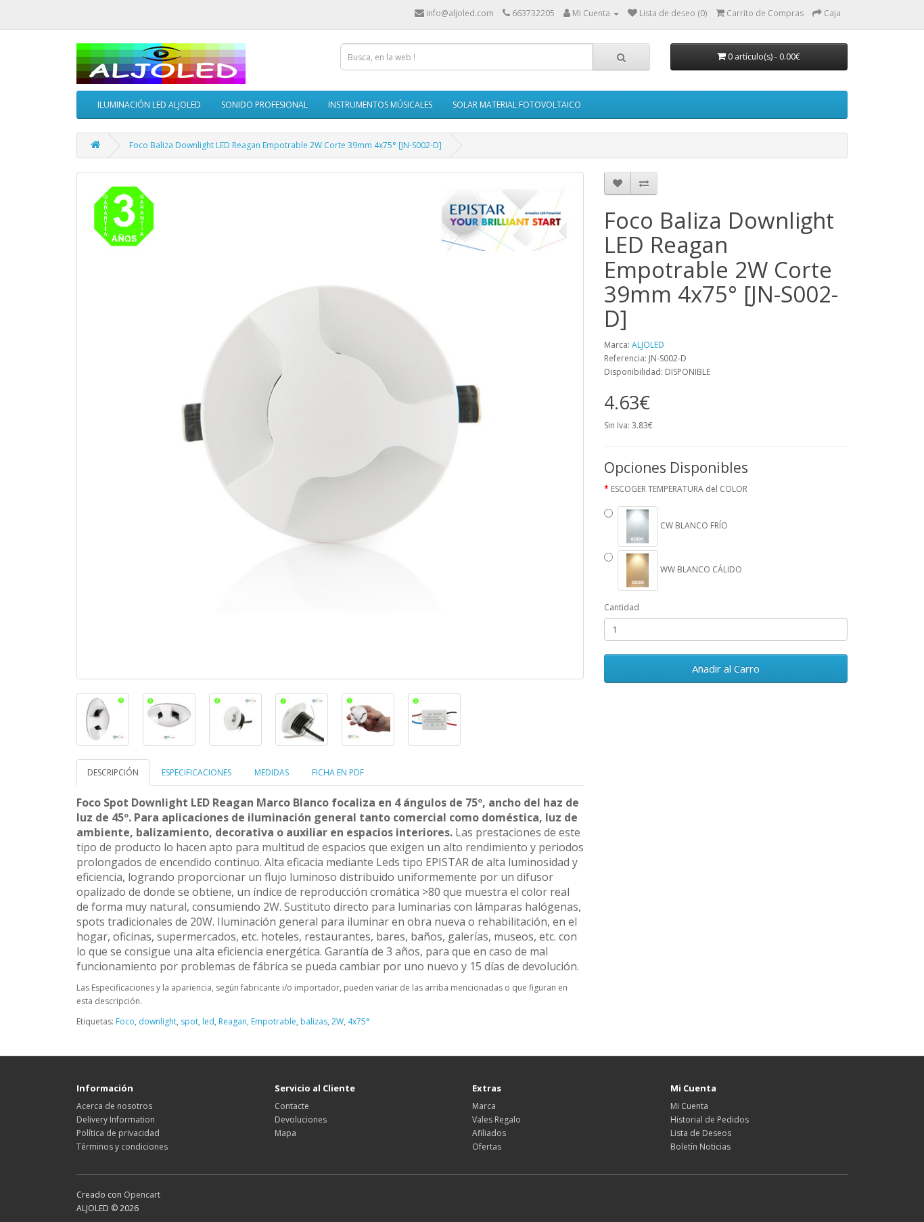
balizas (313, 1021)
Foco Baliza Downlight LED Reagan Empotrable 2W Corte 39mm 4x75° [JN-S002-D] (285, 145)
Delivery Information (115, 1119)
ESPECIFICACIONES (196, 772)
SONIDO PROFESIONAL (264, 104)
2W (337, 1021)
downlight (158, 1021)
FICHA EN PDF (338, 772)
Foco (125, 1021)
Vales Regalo (496, 1119)
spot (189, 1021)
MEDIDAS (271, 772)
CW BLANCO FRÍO (693, 526)
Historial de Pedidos (709, 1119)
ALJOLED (648, 344)
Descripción (113, 772)
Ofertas (486, 1146)
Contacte (292, 1106)
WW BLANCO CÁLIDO (700, 570)
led (208, 1021)
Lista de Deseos (700, 1133)
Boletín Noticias (700, 1146)
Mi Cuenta (689, 1106)
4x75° (359, 1021)
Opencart (142, 1194)
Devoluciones (301, 1119)
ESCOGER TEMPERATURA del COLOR (679, 489)
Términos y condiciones (122, 1146)
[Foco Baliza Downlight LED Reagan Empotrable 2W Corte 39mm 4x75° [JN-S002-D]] (330, 425)
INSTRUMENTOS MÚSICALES (380, 104)
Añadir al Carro (726, 668)
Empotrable (273, 1021)
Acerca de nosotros (114, 1106)
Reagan (232, 1021)
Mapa (285, 1133)
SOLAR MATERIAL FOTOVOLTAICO (517, 104)
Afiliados (489, 1133)
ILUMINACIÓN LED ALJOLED (149, 104)
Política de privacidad (118, 1133)
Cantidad (621, 607)
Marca (484, 1106)
